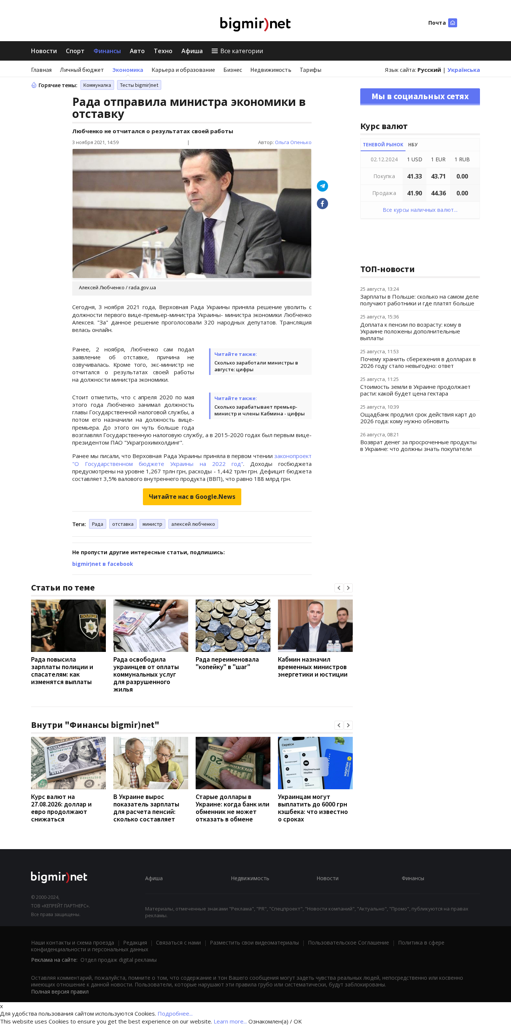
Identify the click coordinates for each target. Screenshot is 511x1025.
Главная (41, 69)
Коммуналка (97, 85)
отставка (123, 524)
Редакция (135, 942)
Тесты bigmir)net (139, 85)
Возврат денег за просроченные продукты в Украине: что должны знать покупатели (418, 445)
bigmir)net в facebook (102, 563)
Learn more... (230, 1021)
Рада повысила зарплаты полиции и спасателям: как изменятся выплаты (62, 670)
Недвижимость (270, 69)
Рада (97, 524)
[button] (338, 587)
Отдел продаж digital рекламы (118, 959)
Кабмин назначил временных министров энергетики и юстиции (313, 666)
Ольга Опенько (293, 142)
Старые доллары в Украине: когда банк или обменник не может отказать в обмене (232, 807)
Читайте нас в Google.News (192, 496)
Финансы (107, 51)
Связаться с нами (178, 942)
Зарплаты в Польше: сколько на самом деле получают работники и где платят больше (419, 300)
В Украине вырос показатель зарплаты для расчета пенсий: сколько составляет (146, 807)
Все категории (241, 51)
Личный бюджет (82, 69)
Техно (163, 51)
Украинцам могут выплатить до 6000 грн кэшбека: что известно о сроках (313, 807)
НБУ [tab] (412, 144)
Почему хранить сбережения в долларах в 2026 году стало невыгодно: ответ (418, 362)
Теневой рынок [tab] (383, 144)
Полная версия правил (60, 991)
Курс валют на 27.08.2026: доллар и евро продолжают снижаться (61, 807)
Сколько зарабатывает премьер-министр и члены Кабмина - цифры (259, 410)
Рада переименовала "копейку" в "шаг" (227, 663)
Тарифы (310, 69)
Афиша (192, 51)
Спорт (75, 51)
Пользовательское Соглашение (348, 942)
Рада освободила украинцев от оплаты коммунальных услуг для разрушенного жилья (146, 674)
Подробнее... (175, 1013)
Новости (44, 51)
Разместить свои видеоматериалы (254, 942)
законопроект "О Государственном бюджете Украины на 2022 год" (192, 459)
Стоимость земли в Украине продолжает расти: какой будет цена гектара (415, 390)
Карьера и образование (183, 69)
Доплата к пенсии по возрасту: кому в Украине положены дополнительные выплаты (410, 331)
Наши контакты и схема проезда (72, 942)
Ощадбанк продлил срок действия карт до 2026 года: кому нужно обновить (418, 418)
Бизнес (232, 69)
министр (152, 524)
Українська (463, 69)
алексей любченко (193, 524)
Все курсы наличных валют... (420, 209)
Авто (137, 51)
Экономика (127, 69)
